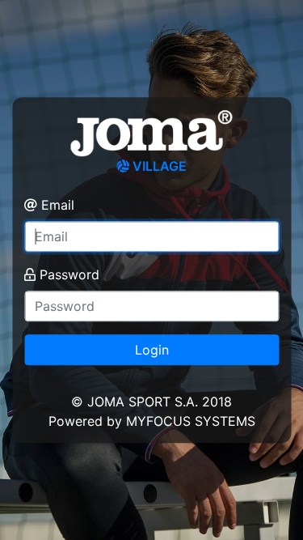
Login (152, 350)
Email (57, 205)
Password (69, 274)
